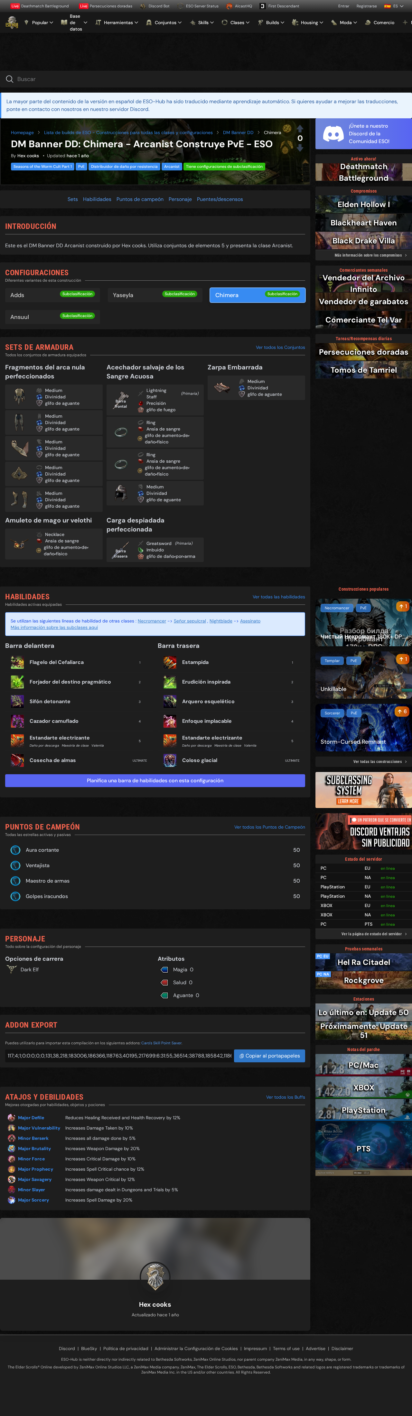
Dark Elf (30, 969)
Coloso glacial (199, 760)
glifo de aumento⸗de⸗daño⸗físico (167, 438)
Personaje (180, 199)
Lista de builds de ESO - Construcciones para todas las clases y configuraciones (128, 132)
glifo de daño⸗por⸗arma (170, 556)
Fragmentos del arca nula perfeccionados (45, 371)
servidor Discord (128, 109)
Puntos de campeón (140, 199)
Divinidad (55, 397)
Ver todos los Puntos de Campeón (269, 827)
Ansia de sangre (163, 429)
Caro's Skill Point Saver (161, 1043)
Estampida (195, 662)
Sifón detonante (50, 701)
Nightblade (221, 621)
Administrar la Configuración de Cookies (196, 1348)
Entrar (343, 6)
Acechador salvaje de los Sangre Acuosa (145, 371)
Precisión (156, 403)
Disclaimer (342, 1348)
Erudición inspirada (206, 681)
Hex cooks (28, 156)
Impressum (255, 1348)
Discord (67, 1348)
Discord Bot (159, 6)
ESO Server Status (202, 6)
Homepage (22, 132)
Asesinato (250, 621)
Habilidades (97, 199)
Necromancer (152, 621)
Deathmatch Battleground (40, 6)
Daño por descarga (44, 745)
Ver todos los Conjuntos (280, 347)
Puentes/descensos (220, 199)
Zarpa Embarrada (235, 367)
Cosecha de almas (53, 760)
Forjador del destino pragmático (70, 681)
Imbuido (155, 550)
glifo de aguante (62, 403)
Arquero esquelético (208, 701)
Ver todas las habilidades (279, 597)
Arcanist (172, 166)
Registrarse (367, 6)
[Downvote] (299, 147)
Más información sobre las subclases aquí (54, 627)
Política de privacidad (125, 1348)
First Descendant (283, 6)
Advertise (315, 1348)
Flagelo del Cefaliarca (57, 662)
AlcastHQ (243, 6)
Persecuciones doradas (106, 6)
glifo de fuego (160, 410)
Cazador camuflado (54, 721)
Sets (73, 199)
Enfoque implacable (207, 721)
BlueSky (89, 1348)
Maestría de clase (75, 745)
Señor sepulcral (190, 621)
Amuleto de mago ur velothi (48, 520)
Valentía (97, 745)
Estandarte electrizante (60, 737)
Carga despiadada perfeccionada (135, 524)
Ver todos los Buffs (285, 1097)
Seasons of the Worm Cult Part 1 (43, 166)
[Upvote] (299, 128)
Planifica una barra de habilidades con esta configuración (155, 780)
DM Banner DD (238, 132)
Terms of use (286, 1348)
